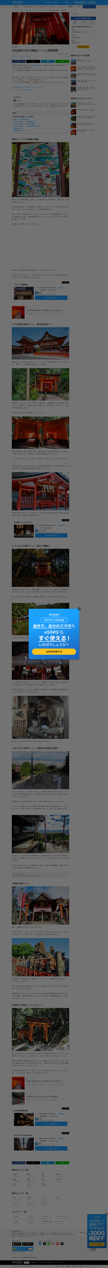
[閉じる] (79, 609)
